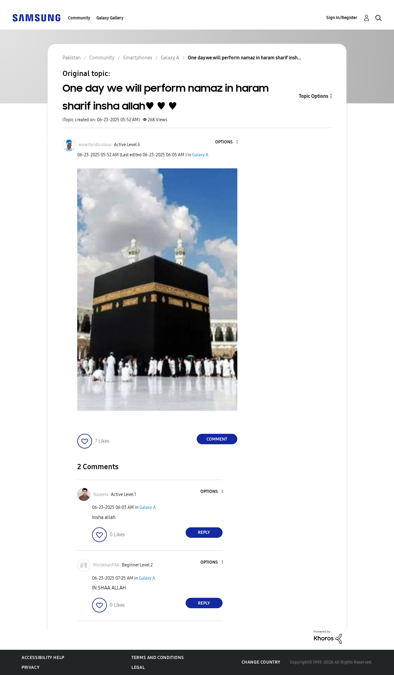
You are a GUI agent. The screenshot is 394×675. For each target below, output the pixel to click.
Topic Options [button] (313, 96)
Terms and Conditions (157, 657)
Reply (204, 532)
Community (79, 18)
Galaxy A (200, 155)
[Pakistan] (36, 17)
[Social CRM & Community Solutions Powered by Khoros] (328, 637)
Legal (138, 667)
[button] (226, 142)
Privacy (30, 667)
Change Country (261, 662)
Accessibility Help (43, 657)
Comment (217, 439)
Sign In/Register (341, 17)
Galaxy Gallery (109, 18)
